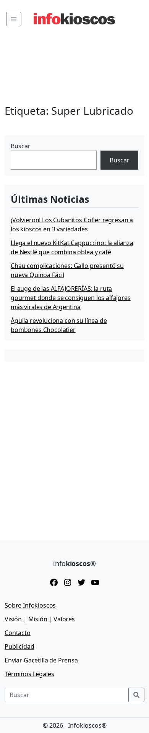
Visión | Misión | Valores (40, 619)
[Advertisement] (74, 445)
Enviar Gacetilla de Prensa (41, 660)
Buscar (21, 146)
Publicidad (19, 646)
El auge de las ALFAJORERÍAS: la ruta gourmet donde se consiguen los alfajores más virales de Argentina (71, 297)
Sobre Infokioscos (30, 605)
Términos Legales (29, 674)
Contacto (18, 633)
